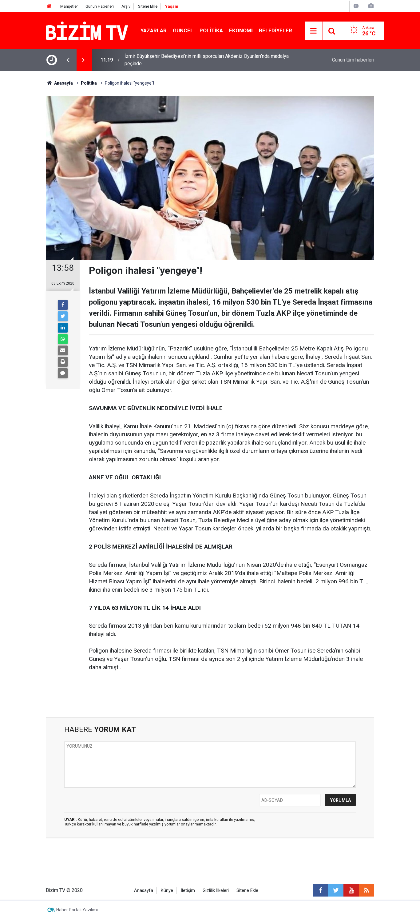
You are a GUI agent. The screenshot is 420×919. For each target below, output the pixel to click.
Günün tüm (353, 60)
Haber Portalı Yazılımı (77, 909)
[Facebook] (63, 305)
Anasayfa (143, 890)
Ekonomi (241, 30)
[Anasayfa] (49, 6)
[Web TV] (356, 6)
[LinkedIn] (63, 328)
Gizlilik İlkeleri (216, 890)
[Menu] (313, 31)
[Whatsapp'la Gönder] (63, 339)
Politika (211, 30)
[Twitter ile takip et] (335, 890)
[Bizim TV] (87, 30)
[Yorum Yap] (63, 373)
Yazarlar (154, 30)
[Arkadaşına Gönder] (63, 350)
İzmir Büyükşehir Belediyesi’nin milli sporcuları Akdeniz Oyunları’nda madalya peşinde (207, 59)
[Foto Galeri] (370, 6)
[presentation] (68, 60)
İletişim (188, 890)
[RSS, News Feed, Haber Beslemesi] (366, 890)
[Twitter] (63, 316)
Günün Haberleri (99, 6)
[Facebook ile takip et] (320, 890)
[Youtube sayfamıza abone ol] (351, 890)
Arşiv (125, 6)
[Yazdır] (63, 362)
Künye (167, 890)
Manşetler (69, 6)
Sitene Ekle (147, 6)
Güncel (183, 30)
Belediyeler (275, 30)
